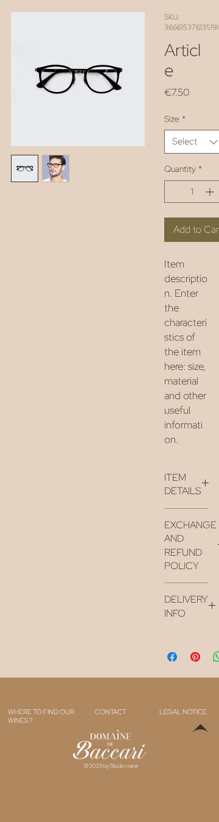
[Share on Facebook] (172, 657)
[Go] (200, 733)
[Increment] (210, 191)
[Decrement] (173, 191)
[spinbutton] (192, 191)
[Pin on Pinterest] (195, 657)
